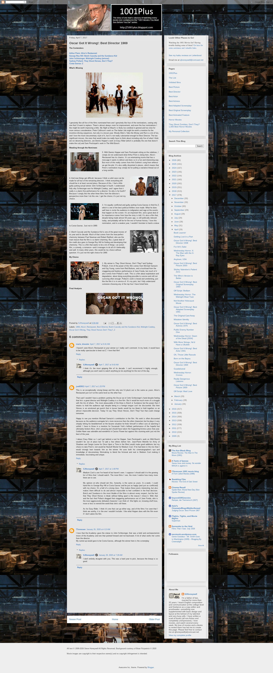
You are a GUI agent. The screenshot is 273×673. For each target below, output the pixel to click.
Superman (176, 521)
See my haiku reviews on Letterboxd (185, 55)
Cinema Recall (179, 487)
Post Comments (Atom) (120, 628)
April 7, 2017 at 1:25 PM (95, 386)
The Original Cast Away (184, 315)
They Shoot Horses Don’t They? (99, 330)
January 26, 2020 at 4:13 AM (98, 529)
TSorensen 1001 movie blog (185, 471)
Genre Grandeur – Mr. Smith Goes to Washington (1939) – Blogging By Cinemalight (186, 539)
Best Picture (174, 87)
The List (172, 78)
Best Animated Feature (179, 115)
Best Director (102, 327)
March (177, 396)
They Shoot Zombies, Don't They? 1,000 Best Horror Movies (184, 125)
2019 (174, 187)
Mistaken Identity (181, 319)
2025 (174, 164)
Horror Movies (175, 120)
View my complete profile (180, 635)
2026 (174, 160)
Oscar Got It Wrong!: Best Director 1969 (185, 363)
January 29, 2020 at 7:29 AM (110, 555)
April (176, 229)
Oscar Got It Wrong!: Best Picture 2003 (185, 264)
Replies (82, 360)
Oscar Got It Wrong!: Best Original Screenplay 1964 (185, 284)
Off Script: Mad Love (183, 391)
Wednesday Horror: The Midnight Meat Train (185, 295)
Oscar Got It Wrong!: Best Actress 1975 (185, 324)
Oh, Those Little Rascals (185, 355)
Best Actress (174, 101)
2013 (174, 420)
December (179, 198)
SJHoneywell (88, 365)
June (176, 221)
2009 (174, 436)
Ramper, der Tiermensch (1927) (185, 500)
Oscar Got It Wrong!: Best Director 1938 (185, 241)
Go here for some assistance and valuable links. (186, 46)
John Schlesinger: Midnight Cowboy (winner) (89, 58)
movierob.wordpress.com (184, 534)
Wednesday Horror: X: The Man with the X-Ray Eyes (184, 253)
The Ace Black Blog (181, 450)
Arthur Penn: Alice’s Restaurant (83, 53)
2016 (174, 409)
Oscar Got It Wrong (77, 330)
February (178, 400)
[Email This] (109, 323)
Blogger (151, 667)
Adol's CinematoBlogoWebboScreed (186, 507)
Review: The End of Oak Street (184, 482)
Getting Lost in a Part (183, 237)
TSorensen (81, 529)
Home (115, 619)
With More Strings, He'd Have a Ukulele (184, 343)
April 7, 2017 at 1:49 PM (109, 469)
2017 (174, 195)
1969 (78, 327)
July (176, 218)
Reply (78, 354)
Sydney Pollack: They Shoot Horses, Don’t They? (91, 61)
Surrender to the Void (182, 526)
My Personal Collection (179, 131)
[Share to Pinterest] (120, 323)
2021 (174, 179)
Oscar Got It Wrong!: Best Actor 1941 (185, 349)
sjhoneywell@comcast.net (191, 60)
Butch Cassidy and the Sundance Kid (124, 327)
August (177, 214)
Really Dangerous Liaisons (182, 380)
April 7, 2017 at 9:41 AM (100, 344)
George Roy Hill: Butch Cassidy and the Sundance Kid (93, 56)
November (179, 202)
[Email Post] (105, 323)
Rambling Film (179, 479)
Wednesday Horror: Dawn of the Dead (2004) (185, 337)
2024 (174, 168)
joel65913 (80, 386)
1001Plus (173, 73)
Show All (201, 545)
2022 (174, 175)
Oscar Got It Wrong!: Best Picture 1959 (185, 386)
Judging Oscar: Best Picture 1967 (186, 510)
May (176, 225)
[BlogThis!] (112, 323)
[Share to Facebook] (118, 323)
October (178, 206)
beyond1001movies (181, 498)
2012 (174, 424)
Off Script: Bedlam (182, 291)
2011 (174, 428)
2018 (174, 191)
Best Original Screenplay (180, 110)
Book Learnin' (180, 233)
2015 (174, 413)
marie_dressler (82, 344)
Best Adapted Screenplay (180, 105)
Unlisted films (175, 82)
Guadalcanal (179, 369)
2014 (174, 416)
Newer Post (75, 619)
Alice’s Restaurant (88, 327)
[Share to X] (115, 323)
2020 (174, 183)
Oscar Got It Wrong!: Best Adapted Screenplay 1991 (185, 309)
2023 (174, 172)
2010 (174, 432)
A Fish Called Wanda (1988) (183, 474)
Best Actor (173, 96)
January (178, 404)
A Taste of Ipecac (180, 461)
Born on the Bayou (182, 358)
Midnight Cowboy (148, 327)
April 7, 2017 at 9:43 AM (109, 365)
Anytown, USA (180, 259)
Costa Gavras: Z (76, 63)
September (179, 210)
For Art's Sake (180, 247)
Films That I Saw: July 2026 (183, 529)
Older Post (154, 619)
